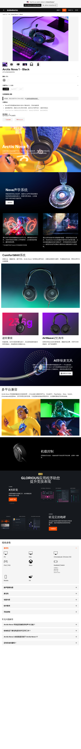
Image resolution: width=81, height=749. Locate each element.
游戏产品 (5, 14)
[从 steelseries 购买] (20, 119)
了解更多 (10, 203)
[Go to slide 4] (24, 64)
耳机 (9, 14)
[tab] (58, 10)
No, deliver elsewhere (49, 5)
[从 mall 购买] (8, 119)
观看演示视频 (67, 373)
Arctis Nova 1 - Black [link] (17, 14)
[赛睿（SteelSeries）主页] (12, 10)
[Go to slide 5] (31, 64)
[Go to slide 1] (5, 64)
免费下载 (13, 500)
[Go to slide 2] (11, 64)
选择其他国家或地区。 (32, 98)
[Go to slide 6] (38, 64)
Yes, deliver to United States (32, 5)
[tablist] (58, 10)
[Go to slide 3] (18, 64)
